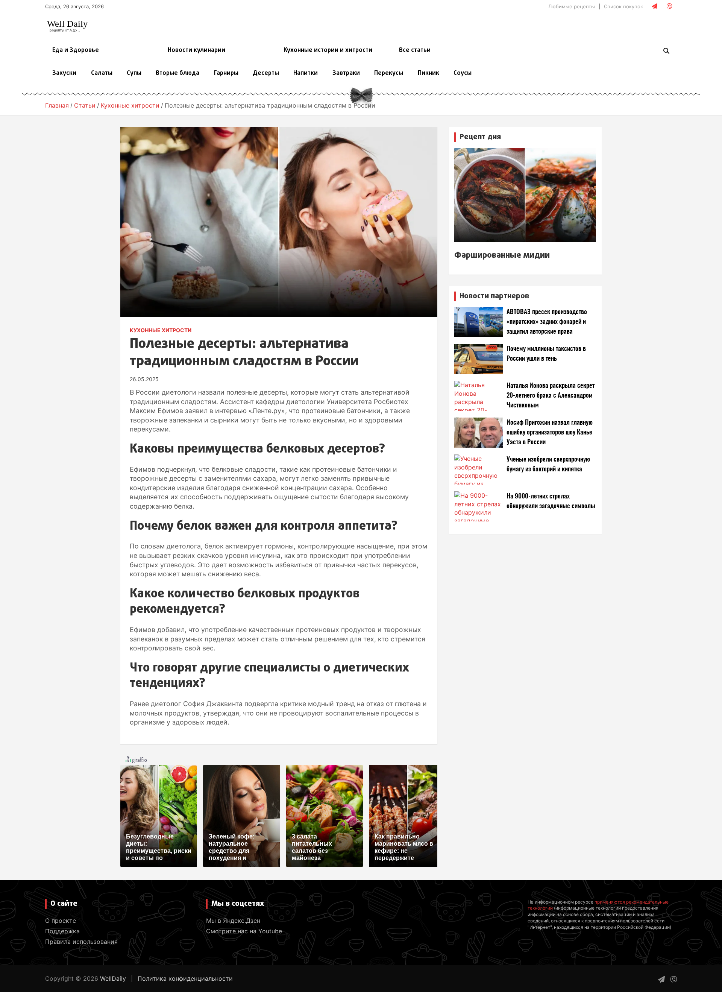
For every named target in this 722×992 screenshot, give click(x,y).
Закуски (64, 73)
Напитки (305, 73)
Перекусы (388, 73)
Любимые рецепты (571, 6)
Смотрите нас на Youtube (244, 931)
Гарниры (226, 73)
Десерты (266, 73)
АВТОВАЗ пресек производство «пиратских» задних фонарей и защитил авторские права (547, 321)
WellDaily (113, 978)
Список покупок (623, 6)
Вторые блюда (177, 73)
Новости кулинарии (196, 50)
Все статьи (415, 50)
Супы (134, 73)
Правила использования (81, 941)
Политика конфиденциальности (185, 978)
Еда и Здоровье (75, 50)
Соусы (463, 73)
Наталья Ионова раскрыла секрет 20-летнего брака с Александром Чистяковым (551, 395)
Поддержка (62, 931)
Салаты (101, 73)
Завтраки (346, 73)
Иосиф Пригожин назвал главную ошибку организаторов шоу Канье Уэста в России (550, 432)
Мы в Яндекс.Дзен (233, 920)
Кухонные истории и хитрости (328, 50)
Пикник (428, 73)
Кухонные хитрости (160, 330)
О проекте (60, 920)
